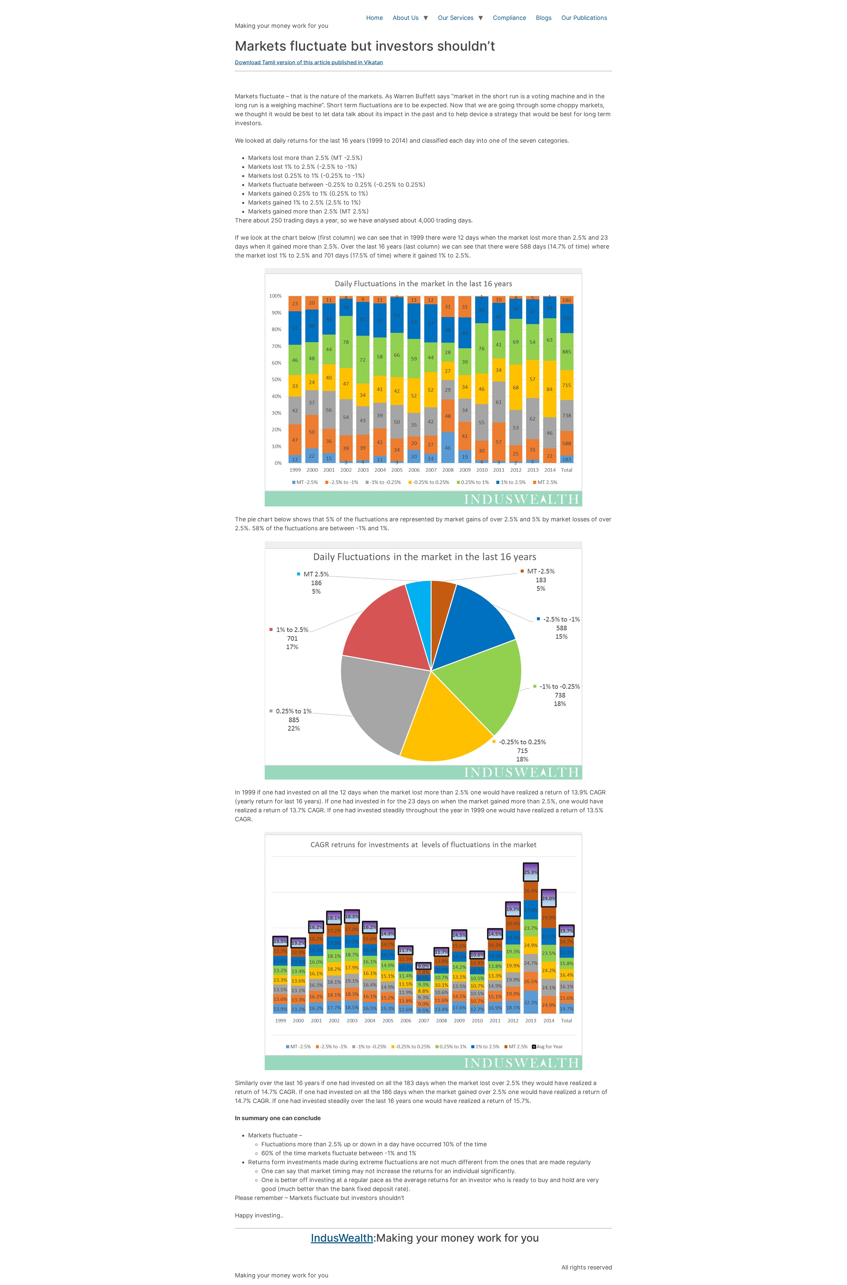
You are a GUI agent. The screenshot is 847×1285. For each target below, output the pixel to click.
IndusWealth (342, 1237)
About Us (406, 17)
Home (374, 17)
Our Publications (584, 17)
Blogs (544, 17)
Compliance (509, 17)
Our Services (455, 17)
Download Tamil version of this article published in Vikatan (309, 62)
